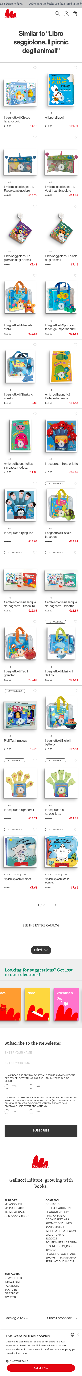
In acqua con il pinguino (18, 533)
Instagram (12, 1282)
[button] (17, 1361)
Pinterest (11, 1293)
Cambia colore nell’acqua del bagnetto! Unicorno (61, 604)
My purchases (15, 1208)
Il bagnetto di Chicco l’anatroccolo (17, 119)
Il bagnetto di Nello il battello (58, 742)
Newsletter (13, 1278)
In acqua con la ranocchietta (54, 811)
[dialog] (41, 1353)
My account (13, 1204)
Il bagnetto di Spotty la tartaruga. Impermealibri (60, 327)
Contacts (52, 1204)
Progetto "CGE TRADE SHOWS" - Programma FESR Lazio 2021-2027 (61, 1258)
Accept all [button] (41, 1368)
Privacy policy (56, 1215)
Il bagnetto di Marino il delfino (59, 673)
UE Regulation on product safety (58, 1210)
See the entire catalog (41, 925)
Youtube (11, 1289)
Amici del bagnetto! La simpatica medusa (18, 465)
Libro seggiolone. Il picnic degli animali (61, 258)
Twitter (10, 1297)
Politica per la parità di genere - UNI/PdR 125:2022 (61, 1246)
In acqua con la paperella (19, 810)
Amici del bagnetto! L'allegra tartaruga (57, 396)
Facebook (12, 1286)
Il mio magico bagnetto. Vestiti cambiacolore (60, 188)
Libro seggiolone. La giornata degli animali (17, 258)
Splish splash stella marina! (57, 881)
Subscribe (41, 1130)
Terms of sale (15, 1212)
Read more (21, 1353)
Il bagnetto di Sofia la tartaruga (58, 535)
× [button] (77, 1334)
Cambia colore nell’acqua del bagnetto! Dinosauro (20, 604)
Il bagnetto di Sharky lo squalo (18, 396)
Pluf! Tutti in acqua (15, 740)
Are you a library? (18, 1215)
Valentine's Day (44, 995)
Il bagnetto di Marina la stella (18, 327)
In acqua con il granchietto (61, 464)
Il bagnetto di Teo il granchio (16, 673)
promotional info (59, 1223)
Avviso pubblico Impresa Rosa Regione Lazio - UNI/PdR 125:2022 (61, 1233)
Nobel (11, 993)
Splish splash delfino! (17, 879)
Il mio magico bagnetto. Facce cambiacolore (19, 188)
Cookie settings (57, 1219)
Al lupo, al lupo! (54, 117)
